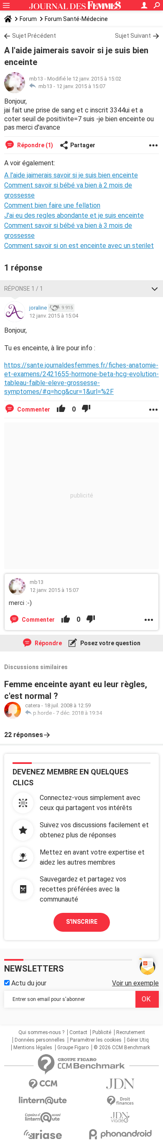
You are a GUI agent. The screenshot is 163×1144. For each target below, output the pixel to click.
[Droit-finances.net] (120, 1101)
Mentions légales (32, 1047)
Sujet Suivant (133, 35)
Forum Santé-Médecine (76, 19)
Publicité (101, 1032)
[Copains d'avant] (43, 1117)
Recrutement (130, 1032)
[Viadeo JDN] (120, 1117)
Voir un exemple (135, 983)
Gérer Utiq (138, 1040)
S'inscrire (81, 921)
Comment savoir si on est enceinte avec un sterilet (79, 246)
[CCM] (43, 1084)
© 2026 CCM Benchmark (122, 1047)
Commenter (33, 409)
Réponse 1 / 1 (23, 288)
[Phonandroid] (120, 1134)
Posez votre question (109, 643)
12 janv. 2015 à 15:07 (80, 86)
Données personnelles (40, 1040)
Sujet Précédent (34, 35)
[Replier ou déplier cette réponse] (154, 288)
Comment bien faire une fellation (52, 205)
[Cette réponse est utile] (61, 409)
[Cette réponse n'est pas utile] (86, 409)
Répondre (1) (34, 145)
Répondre (47, 643)
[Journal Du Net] (120, 1084)
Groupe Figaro (73, 1047)
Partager (82, 145)
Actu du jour (28, 983)
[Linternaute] (43, 1101)
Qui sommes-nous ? (41, 1032)
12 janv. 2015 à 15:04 (53, 316)
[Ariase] (43, 1134)
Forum (28, 19)
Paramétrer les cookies (96, 1040)
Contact (78, 1032)
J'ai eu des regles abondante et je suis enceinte (74, 215)
